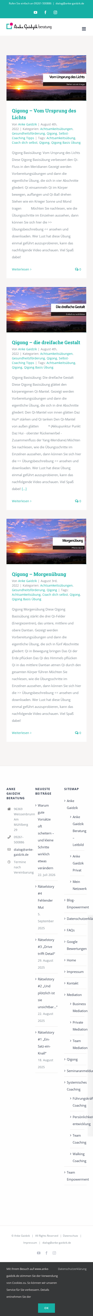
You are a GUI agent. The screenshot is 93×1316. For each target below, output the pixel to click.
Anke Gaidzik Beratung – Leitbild (77, 831)
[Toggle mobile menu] (84, 29)
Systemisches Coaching (75, 1085)
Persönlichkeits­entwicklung (77, 1120)
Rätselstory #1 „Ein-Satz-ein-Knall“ (46, 1042)
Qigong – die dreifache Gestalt (46, 310)
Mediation (74, 994)
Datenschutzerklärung (75, 918)
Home (71, 960)
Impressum (75, 971)
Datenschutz (70, 1236)
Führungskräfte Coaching (77, 1102)
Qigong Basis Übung (66, 142)
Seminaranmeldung (75, 1071)
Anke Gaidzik (27, 124)
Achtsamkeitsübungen (56, 129)
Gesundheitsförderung (28, 133)
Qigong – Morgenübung (46, 541)
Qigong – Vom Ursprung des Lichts (46, 78)
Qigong (52, 133)
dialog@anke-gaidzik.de (70, 3)
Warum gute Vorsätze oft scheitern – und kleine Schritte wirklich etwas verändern (46, 836)
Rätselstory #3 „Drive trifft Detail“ (46, 946)
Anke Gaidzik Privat (77, 863)
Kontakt (72, 983)
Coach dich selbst (24, 142)
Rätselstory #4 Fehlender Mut (46, 896)
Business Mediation (77, 1007)
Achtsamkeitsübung (60, 138)
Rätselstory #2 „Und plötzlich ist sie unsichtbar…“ (46, 993)
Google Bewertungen (75, 945)
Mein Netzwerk (77, 885)
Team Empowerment (75, 1175)
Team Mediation (77, 1044)
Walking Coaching (77, 1157)
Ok (46, 1308)
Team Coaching (77, 1138)
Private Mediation (77, 1025)
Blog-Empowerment (75, 903)
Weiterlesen (20, 269)
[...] (24, 489)
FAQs (71, 930)
